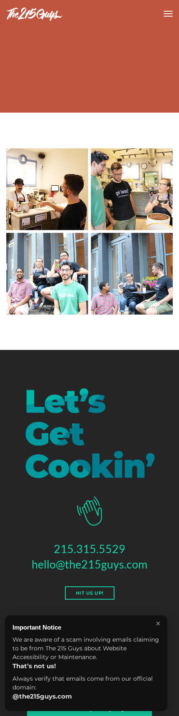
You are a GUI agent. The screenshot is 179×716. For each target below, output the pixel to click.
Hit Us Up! (90, 593)
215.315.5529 (89, 549)
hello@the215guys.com (89, 564)
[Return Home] (34, 14)
